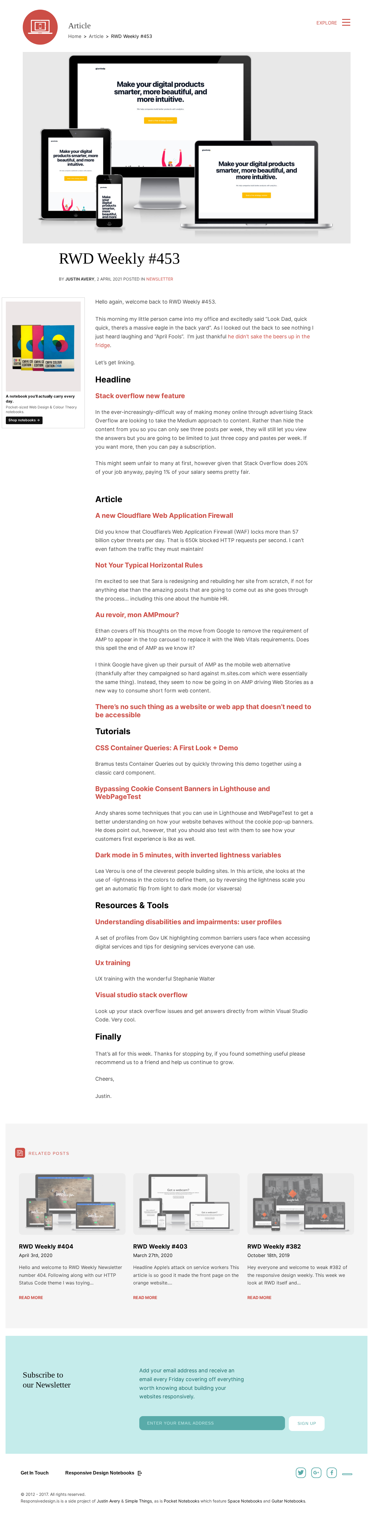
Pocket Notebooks (181, 1500)
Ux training (113, 963)
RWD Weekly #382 (274, 1246)
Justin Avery (108, 1500)
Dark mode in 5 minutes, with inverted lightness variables (188, 855)
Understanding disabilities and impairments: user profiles (188, 922)
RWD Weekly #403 (160, 1246)
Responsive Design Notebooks (100, 1472)
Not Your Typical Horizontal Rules (149, 565)
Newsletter (159, 278)
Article (96, 36)
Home (74, 36)
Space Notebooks (245, 1500)
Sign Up (307, 1423)
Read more (31, 1297)
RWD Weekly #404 (46, 1246)
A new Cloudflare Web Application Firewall (164, 515)
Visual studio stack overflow (141, 995)
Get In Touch (35, 1472)
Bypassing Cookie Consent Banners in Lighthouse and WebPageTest (182, 793)
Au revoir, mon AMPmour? (137, 615)
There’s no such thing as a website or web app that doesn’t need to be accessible (203, 711)
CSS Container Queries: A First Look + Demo (166, 748)
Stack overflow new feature (140, 396)
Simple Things (138, 1500)
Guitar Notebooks (288, 1500)
